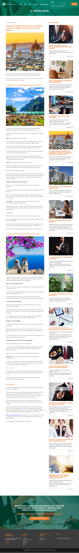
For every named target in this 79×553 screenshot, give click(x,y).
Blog (24, 544)
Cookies (41, 539)
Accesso (74, 4)
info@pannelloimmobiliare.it (64, 538)
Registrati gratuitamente (39, 518)
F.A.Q (24, 543)
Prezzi (24, 541)
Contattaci (25, 542)
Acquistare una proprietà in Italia (13, 415)
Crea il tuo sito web (27, 539)
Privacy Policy (43, 538)
